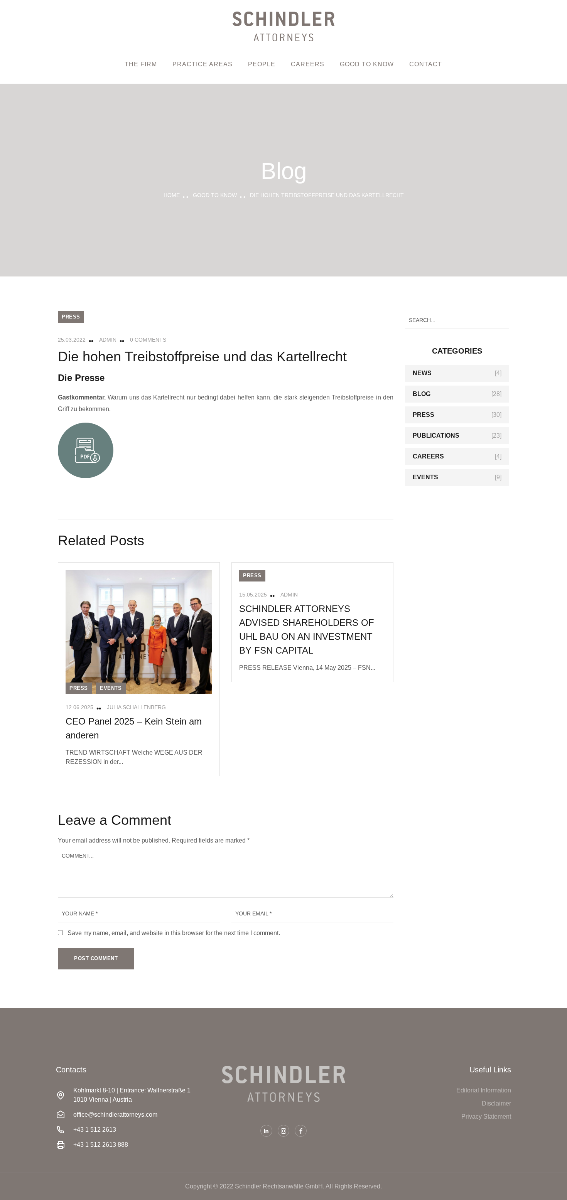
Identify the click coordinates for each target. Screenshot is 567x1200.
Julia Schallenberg (136, 707)
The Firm (141, 64)
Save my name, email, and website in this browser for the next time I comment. (174, 933)
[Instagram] (284, 1131)
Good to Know (367, 64)
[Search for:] (457, 320)
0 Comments (148, 340)
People (261, 64)
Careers (307, 64)
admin (107, 340)
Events (111, 688)
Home (172, 195)
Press (71, 317)
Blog (421, 394)
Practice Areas (202, 64)
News (422, 373)
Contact (425, 64)
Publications (436, 435)
